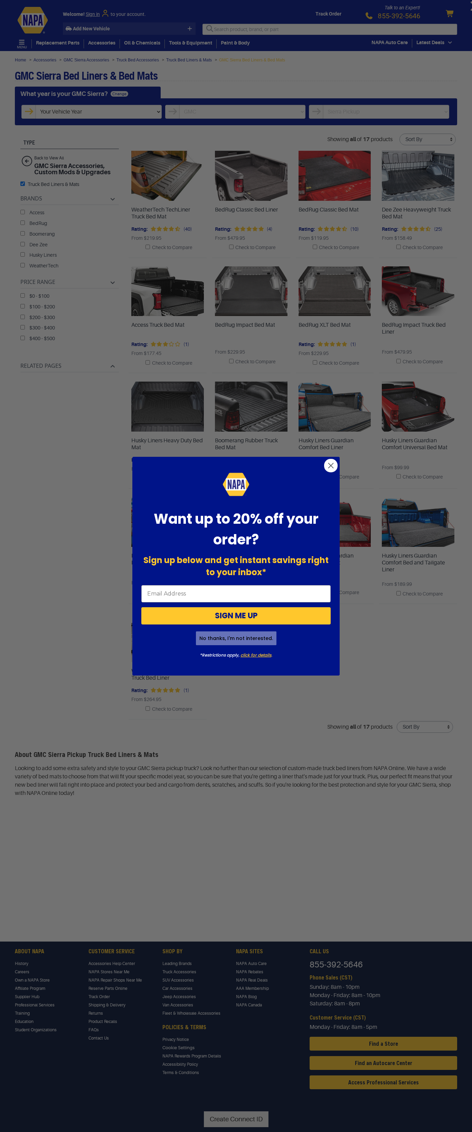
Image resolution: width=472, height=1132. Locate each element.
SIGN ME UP (236, 615)
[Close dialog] (331, 466)
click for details (255, 655)
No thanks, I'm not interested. (236, 638)
